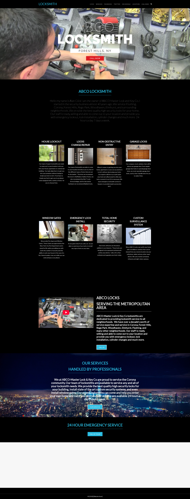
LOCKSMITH (48, 4)
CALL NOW (95, 58)
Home (92, 4)
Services (99, 4)
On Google (126, 4)
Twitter (117, 4)
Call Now (145, 4)
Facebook (108, 4)
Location (136, 4)
